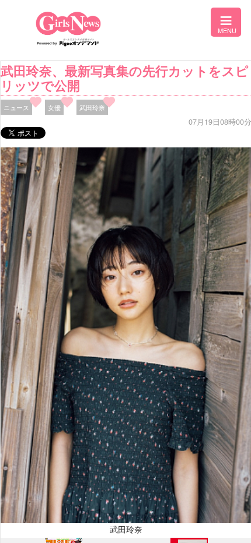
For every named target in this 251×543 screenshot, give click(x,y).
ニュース (16, 107)
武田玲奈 (92, 107)
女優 (54, 107)
